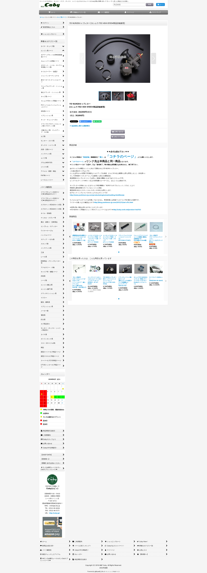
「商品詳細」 (86, 157)
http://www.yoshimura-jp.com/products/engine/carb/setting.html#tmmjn (97, 195)
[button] (155, 12)
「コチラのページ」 (78, 161)
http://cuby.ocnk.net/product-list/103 (127, 209)
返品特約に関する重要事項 (80, 126)
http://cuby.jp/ (54, 513)
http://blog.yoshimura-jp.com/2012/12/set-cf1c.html (113, 202)
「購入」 (101, 157)
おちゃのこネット (100, 571)
